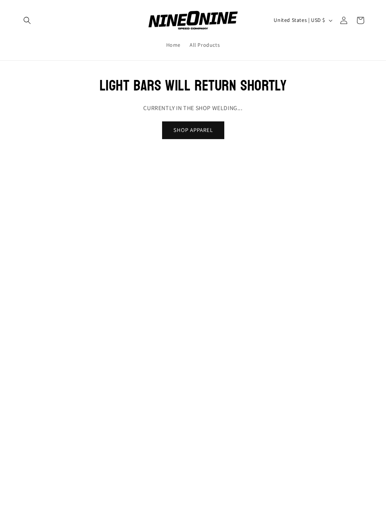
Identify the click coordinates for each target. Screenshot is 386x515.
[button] (27, 20)
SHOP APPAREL (193, 129)
